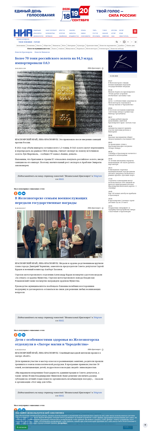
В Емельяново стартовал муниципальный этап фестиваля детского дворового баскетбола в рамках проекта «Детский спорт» (121, 172)
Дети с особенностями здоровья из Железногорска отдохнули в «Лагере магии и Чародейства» (122, 103)
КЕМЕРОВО (105, 36)
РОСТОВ (95, 33)
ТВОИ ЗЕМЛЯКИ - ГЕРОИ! (29, 42)
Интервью (72, 45)
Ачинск (61, 49)
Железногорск (91, 49)
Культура (81, 45)
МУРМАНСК (49, 36)
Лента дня (130, 45)
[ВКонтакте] (128, 42)
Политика (31, 45)
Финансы (56, 45)
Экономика (20, 45)
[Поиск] (116, 42)
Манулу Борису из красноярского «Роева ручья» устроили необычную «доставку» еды (121, 93)
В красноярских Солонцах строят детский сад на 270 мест (121, 201)
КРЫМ (121, 33)
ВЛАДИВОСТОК (74, 36)
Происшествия (92, 45)
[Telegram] (135, 42)
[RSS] (120, 42)
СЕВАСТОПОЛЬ (123, 36)
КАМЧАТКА (72, 33)
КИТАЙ (121, 30)
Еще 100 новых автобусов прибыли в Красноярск (122, 194)
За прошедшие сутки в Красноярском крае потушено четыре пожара (120, 146)
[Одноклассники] (131, 42)
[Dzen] (124, 42)
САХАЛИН (72, 30)
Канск (54, 49)
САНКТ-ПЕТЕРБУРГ (51, 30)
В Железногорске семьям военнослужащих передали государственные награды (119, 84)
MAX (61, 179)
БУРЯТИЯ (62, 33)
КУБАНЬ (83, 30)
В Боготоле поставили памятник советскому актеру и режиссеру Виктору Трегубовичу (121, 112)
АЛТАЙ (113, 33)
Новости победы (117, 49)
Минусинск (70, 49)
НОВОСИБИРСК (85, 36)
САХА (112, 36)
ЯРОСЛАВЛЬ (96, 36)
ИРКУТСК (62, 30)
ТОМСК (104, 30)
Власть (39, 45)
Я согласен (21, 427)
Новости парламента (108, 45)
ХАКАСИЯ (105, 33)
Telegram (97, 176)
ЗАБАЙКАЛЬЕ (63, 36)
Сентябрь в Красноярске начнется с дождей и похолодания (122, 154)
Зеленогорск (104, 49)
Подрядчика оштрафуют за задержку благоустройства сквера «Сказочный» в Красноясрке (121, 209)
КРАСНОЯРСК (37, 33)
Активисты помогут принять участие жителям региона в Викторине (119, 130)
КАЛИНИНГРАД (50, 33)
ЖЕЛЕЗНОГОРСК (38, 36)
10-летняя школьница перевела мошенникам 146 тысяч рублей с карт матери (121, 162)
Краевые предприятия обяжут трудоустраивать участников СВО (121, 138)
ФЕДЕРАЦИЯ (37, 30)
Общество (47, 45)
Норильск (80, 49)
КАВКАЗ (83, 33)
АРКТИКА (114, 30)
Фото (64, 45)
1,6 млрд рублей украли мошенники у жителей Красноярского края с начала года (122, 121)
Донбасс (121, 45)
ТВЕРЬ (95, 30)
